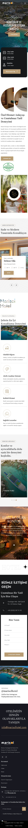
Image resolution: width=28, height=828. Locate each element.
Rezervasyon (4, 783)
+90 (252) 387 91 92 (11, 797)
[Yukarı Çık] (4, 822)
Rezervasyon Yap (11, 71)
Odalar (2, 768)
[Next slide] (12, 285)
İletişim (2, 772)
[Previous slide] (16, 285)
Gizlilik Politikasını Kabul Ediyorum (12, 814)
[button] (11, 500)
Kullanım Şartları (18, 826)
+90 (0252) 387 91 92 (15, 610)
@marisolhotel (9, 691)
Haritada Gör (12, 793)
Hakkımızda (4, 765)
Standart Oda (12, 260)
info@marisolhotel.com (14, 727)
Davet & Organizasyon (6, 780)
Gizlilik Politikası (9, 826)
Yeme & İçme (10, 491)
